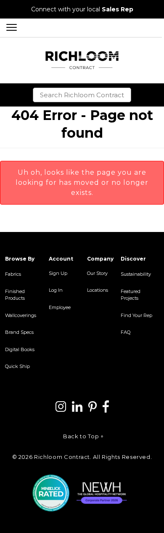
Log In (56, 290)
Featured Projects (130, 294)
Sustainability (136, 274)
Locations (97, 290)
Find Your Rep (136, 315)
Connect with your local (82, 9)
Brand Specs (19, 332)
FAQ (125, 332)
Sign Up (58, 273)
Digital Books (19, 349)
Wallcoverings (20, 315)
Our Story (97, 273)
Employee (60, 307)
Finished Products (15, 294)
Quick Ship (17, 366)
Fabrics (13, 274)
